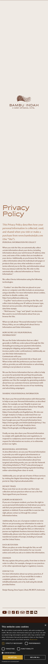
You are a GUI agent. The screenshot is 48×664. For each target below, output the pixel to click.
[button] (24, 653)
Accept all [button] (12, 657)
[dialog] (24, 643)
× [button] (45, 625)
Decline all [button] (35, 657)
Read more (33, 639)
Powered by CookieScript (10, 661)
